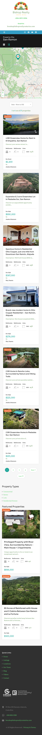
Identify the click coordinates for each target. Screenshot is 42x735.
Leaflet (30, 98)
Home (5, 656)
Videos (5, 674)
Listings (6, 660)
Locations (7, 663)
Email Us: (21, 23)
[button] (4, 32)
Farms (5, 494)
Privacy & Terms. (30, 727)
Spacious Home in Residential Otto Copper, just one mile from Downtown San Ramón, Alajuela (20, 251)
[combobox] (21, 104)
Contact (6, 678)
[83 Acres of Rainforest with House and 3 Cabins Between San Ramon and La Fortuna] (18, 57)
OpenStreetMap (37, 98)
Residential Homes (10, 501)
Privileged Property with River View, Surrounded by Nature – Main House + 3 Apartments (19, 545)
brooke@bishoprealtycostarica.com (18, 720)
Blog (5, 671)
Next (32, 470)
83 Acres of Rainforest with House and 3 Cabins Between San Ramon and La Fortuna (20, 611)
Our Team (7, 667)
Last (20, 476)
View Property (21, 131)
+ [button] (2, 92)
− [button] (2, 95)
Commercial (7, 491)
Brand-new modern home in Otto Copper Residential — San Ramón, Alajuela (21, 312)
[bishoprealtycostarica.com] (21, 8)
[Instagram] (25, 32)
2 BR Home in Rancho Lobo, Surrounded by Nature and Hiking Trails (20, 374)
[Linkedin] (36, 32)
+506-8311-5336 (21, 18)
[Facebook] (28, 32)
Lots (5, 497)
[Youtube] (32, 32)
